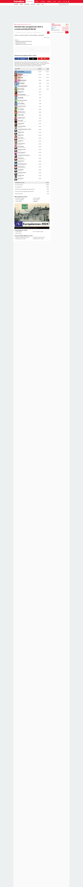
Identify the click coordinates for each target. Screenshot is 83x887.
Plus (59, 1)
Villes (42, 4)
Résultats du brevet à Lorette (39, 237)
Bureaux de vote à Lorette (20, 42)
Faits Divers (26, 4)
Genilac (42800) (41, 35)
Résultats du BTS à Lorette (38, 238)
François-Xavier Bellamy (22, 85)
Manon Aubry (20, 74)
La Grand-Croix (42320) (23, 35)
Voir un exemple (65, 27)
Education (33, 4)
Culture (43, 1)
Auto (54, 1)
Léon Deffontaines (22, 94)
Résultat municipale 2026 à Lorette (22, 237)
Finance (49, 1)
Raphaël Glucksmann (22, 80)
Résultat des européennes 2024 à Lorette (24, 41)
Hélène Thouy (20, 91)
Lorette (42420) (19, 231)
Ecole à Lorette (18, 233)
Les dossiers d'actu (56, 30)
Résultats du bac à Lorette (21, 238)
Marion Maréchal (21, 83)
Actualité (54, 27)
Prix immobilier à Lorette (38, 231)
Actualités (29, 1)
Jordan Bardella (21, 71)
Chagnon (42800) (36, 198)
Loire (30, 24)
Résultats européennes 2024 (22, 24)
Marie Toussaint (21, 88)
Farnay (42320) (36, 199)
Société (21, 4)
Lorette (17, 44)
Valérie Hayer (20, 77)
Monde (38, 4)
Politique (16, 4)
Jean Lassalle (20, 97)
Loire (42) (35, 201)
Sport (36, 1)
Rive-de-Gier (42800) (33, 35)
